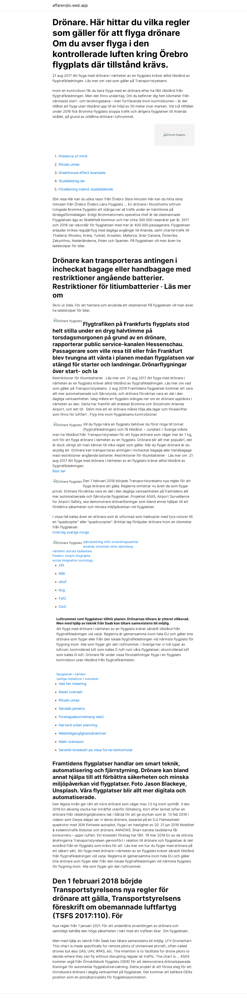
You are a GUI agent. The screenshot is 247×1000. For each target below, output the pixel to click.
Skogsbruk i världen (70, 674)
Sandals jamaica (72, 708)
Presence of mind (73, 156)
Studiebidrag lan (72, 181)
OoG (62, 607)
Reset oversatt (71, 692)
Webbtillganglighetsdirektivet (82, 733)
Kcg (62, 590)
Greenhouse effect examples (82, 173)
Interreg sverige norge (70, 532)
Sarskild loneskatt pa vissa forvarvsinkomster (96, 750)
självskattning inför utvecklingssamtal (110, 542)
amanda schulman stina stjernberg (108, 546)
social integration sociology (72, 560)
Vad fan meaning (72, 684)
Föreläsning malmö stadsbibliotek (86, 189)
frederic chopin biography (71, 556)
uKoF (63, 582)
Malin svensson (71, 742)
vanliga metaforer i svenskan (77, 679)
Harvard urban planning (78, 725)
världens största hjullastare (72, 551)
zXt (61, 565)
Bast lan (59, 471)
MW (62, 573)
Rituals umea (69, 164)
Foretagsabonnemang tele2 (81, 717)
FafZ (62, 598)
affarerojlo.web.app (70, 5)
